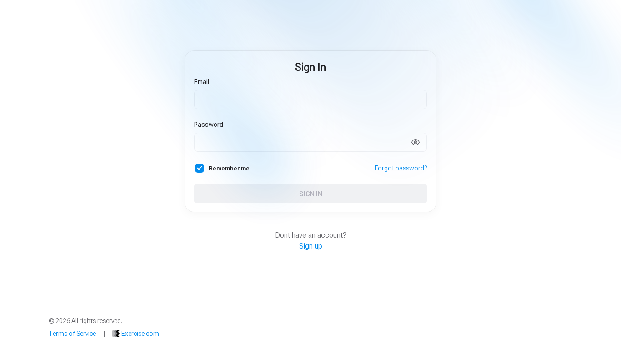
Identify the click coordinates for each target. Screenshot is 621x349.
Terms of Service (72, 333)
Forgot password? (401, 168)
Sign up (310, 246)
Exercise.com (140, 333)
